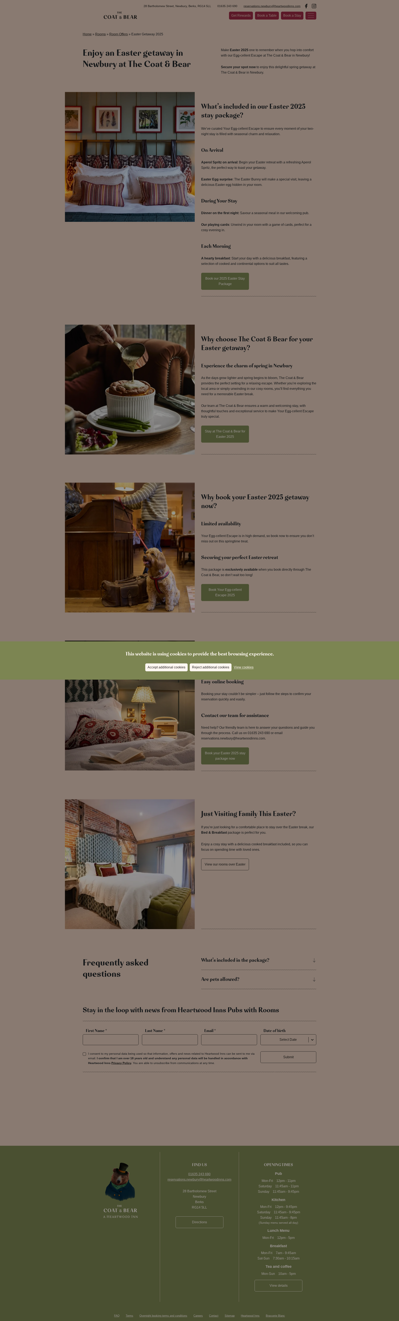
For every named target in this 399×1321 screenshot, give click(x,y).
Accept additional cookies (166, 667)
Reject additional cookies (210, 667)
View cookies (244, 667)
